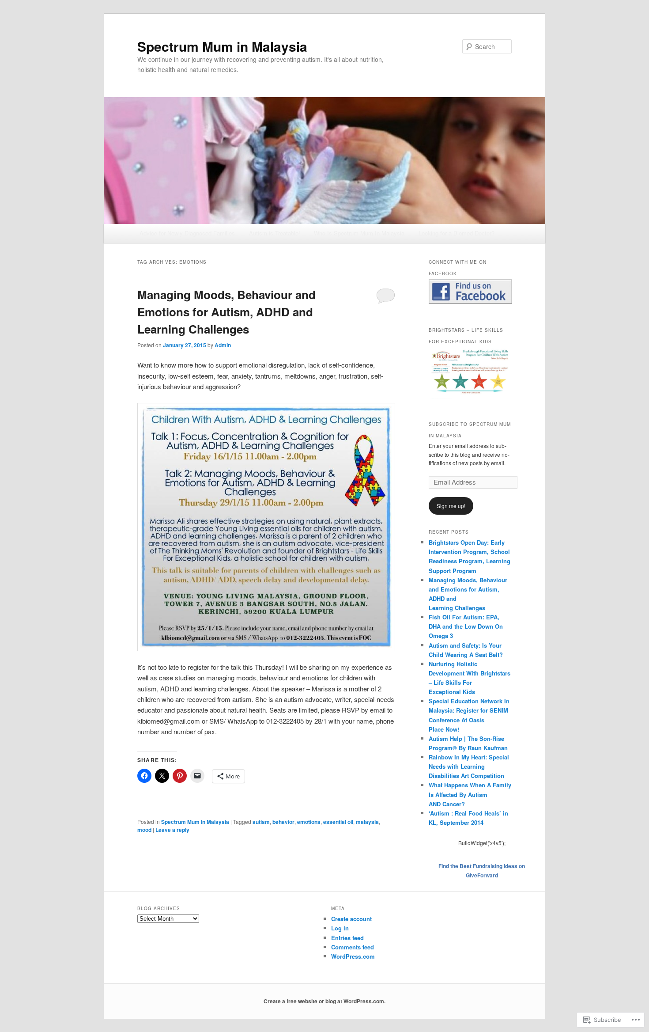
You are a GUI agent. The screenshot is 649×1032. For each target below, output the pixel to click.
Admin (223, 345)
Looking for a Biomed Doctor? (456, 233)
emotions (309, 822)
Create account (351, 918)
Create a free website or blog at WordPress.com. (324, 1001)
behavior (283, 822)
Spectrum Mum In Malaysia (195, 822)
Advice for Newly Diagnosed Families (187, 233)
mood (144, 830)
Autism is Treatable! (274, 233)
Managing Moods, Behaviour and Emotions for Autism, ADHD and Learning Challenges (226, 311)
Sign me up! (451, 505)
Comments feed (352, 947)
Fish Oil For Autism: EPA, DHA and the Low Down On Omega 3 (466, 626)
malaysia (367, 822)
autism (261, 822)
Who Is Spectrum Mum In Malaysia (359, 233)
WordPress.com (353, 956)
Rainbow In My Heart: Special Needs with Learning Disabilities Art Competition (469, 766)
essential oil (338, 822)
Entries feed (347, 937)
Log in (340, 928)
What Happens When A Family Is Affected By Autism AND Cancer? (470, 794)
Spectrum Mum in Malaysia (222, 46)
